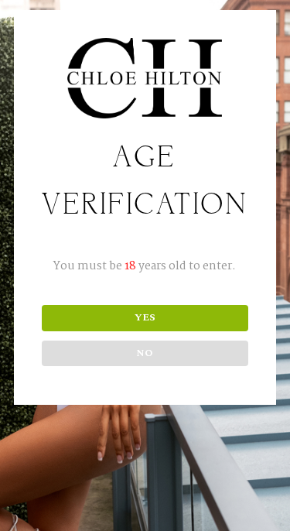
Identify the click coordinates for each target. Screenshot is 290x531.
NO (144, 353)
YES (145, 317)
